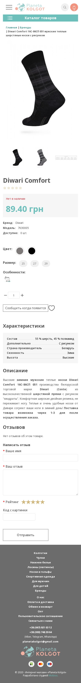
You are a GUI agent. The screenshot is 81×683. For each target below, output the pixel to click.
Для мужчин (40, 581)
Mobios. (53, 675)
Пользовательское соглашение (40, 616)
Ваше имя (13, 451)
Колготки (40, 553)
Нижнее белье (40, 562)
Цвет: (7, 249)
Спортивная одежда (40, 576)
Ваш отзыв (14, 466)
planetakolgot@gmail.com (40, 641)
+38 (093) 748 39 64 (40, 632)
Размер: (9, 262)
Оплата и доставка (40, 602)
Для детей (40, 586)
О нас (40, 597)
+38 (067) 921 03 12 (40, 627)
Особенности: (14, 272)
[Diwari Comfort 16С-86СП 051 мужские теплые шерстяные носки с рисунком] (17, 158)
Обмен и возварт (41, 606)
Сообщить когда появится (25, 308)
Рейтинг (12, 502)
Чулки (40, 557)
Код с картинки (15, 510)
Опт (40, 611)
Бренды (40, 590)
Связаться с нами (40, 620)
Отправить (25, 535)
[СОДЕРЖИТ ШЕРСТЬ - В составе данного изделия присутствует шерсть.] (7, 279)
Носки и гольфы (40, 572)
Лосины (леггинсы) (41, 567)
